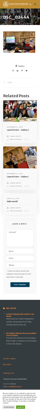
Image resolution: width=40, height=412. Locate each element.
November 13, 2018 (15, 127)
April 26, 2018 (13, 198)
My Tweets (7, 364)
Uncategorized (16, 211)
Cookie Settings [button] (9, 407)
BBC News (11, 308)
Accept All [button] (20, 407)
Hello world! (12, 201)
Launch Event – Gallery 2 (18, 130)
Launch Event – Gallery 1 (18, 177)
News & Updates (16, 139)
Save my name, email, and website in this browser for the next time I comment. (18, 274)
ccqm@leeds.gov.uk (15, 387)
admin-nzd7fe (15, 136)
